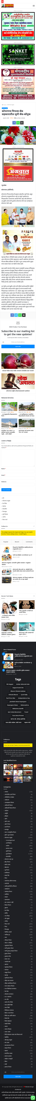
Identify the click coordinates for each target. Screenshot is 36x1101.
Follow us (7, 739)
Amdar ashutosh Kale (23, 684)
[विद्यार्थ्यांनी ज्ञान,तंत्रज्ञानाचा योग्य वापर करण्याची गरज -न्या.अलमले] (8, 772)
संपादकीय (4, 509)
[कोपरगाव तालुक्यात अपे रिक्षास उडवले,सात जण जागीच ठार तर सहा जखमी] (6, 580)
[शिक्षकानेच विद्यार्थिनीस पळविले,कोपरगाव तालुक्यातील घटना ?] (6, 549)
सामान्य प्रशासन (8, 1056)
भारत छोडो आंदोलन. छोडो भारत (13, 722)
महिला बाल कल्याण (9, 980)
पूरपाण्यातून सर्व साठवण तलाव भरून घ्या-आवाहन (26, 431)
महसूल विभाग (8, 972)
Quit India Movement (14, 712)
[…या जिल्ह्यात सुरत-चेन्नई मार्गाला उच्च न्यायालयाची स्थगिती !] (27, 766)
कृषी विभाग (8, 851)
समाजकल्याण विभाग (9, 1045)
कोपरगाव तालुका (10, 105)
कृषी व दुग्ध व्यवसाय (9, 835)
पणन (6, 937)
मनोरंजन (6, 970)
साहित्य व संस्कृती (8, 1059)
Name (3, 468)
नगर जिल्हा (7, 916)
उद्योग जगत (7, 821)
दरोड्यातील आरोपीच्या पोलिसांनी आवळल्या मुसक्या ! (8, 633)
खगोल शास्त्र (7, 864)
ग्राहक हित (7, 875)
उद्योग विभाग (7, 824)
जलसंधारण (7, 889)
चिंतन (6, 878)
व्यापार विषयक (8, 1029)
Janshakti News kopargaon (18, 701)
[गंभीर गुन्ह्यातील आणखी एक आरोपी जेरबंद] (27, 604)
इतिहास (6, 816)
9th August (9, 684)
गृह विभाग (7, 870)
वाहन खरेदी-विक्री (8, 1005)
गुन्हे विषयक (5, 514)
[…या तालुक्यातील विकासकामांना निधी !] (9, 406)
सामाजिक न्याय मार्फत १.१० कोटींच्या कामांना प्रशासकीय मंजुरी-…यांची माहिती (8, 432)
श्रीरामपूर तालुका (8, 1040)
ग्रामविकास (7, 872)
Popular (5, 542)
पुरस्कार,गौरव (8, 956)
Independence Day (24, 698)
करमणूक (7, 829)
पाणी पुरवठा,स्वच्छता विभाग (11, 951)
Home (4, 105)
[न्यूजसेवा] (7, 5)
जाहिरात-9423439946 (18, 11)
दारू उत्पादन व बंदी (9, 902)
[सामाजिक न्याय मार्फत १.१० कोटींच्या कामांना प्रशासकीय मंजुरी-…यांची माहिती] (9, 422)
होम (3, 498)
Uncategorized (10, 840)
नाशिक (6, 921)
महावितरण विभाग (9, 978)
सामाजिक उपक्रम (8, 1053)
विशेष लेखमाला (8, 1021)
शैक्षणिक (7, 1037)
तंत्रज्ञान (6, 897)
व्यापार (6, 1026)
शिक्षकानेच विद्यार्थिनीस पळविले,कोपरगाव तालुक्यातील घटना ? (23, 656)
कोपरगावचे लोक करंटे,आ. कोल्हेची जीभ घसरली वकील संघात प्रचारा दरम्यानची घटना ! (23, 571)
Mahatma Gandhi (18, 708)
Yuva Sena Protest (18, 715)
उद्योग (6, 818)
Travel (26, 712)
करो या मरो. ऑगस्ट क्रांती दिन (18, 719)
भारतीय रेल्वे (7, 961)
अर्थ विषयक (9, 843)
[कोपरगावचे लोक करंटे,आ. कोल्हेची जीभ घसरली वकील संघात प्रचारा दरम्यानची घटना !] (6, 572)
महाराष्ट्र (4, 506)
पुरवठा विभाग (8, 953)
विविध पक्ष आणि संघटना (10, 1015)
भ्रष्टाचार (6, 964)
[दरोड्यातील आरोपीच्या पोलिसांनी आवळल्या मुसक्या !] (9, 626)
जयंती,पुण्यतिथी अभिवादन (11, 886)
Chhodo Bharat (13, 694)
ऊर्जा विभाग (7, 827)
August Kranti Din (18, 687)
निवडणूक (4, 511)
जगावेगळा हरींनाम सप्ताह (10, 881)
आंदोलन (6, 810)
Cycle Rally (24, 694)
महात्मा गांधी (27, 722)
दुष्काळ (6, 907)
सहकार (6, 1050)
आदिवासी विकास (8, 805)
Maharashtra (25, 705)
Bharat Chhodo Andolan (18, 691)
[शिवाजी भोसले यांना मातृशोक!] (18, 766)
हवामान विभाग (8, 1067)
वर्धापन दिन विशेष (9, 1002)
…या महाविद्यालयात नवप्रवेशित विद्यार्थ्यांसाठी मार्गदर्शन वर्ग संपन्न (26, 415)
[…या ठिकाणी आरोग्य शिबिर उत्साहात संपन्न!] (9, 607)
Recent (17, 542)
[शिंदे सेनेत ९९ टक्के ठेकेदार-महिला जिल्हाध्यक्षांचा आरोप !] (18, 773)
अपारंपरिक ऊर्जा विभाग (10, 794)
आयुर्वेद (6, 813)
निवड (6, 926)
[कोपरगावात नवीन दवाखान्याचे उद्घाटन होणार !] (27, 626)
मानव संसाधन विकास (9, 986)
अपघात (6, 792)
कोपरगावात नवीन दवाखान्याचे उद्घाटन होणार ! (26, 633)
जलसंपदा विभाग (8, 891)
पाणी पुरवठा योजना (9, 948)
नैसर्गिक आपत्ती (8, 932)
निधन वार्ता (4, 519)
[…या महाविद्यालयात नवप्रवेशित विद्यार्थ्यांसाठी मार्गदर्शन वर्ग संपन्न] (27, 406)
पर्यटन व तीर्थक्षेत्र (8, 943)
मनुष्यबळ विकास (8, 967)
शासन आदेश (7, 1032)
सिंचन (6, 1061)
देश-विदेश (4, 503)
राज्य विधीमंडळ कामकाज (10, 988)
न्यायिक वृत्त (7, 934)
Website (3, 481)
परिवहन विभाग (8, 940)
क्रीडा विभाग (7, 862)
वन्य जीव (7, 999)
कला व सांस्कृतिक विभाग (10, 832)
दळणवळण (7, 899)
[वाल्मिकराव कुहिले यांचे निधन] (8, 778)
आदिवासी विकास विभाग (10, 808)
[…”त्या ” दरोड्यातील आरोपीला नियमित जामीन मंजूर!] (27, 778)
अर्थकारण (7, 800)
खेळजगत (7, 867)
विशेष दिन (7, 1018)
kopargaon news (12, 705)
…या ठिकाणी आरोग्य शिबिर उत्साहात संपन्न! (8, 616)
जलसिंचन (7, 894)
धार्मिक (6, 913)
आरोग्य (4, 517)
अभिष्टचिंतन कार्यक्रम (9, 797)
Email (3, 475)
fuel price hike (10, 698)
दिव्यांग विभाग (8, 905)
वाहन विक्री (7, 1007)
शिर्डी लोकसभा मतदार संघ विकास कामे (13, 1034)
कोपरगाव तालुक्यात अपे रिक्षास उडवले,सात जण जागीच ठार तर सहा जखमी (23, 578)
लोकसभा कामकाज (9, 994)
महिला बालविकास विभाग (10, 983)
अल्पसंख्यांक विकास (9, 802)
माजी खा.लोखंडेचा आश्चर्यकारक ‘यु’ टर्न (22, 555)
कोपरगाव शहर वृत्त (9, 859)
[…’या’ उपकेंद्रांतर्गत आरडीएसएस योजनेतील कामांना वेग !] (18, 779)
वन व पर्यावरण (8, 996)
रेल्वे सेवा (7, 991)
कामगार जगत (9, 848)
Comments (29, 542)
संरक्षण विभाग (8, 1048)
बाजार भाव (7, 959)
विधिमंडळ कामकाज (9, 1010)
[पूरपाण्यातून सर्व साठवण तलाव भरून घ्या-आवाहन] (27, 422)
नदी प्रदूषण (7, 918)
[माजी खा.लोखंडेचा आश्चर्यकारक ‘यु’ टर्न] (6, 557)
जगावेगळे (7, 883)
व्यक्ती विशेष (7, 1023)
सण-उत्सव (7, 1042)
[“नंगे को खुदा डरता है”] (8, 766)
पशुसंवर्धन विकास (9, 945)
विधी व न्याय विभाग (9, 1013)
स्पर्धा (6, 1064)
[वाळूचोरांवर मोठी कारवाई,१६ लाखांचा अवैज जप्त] (27, 772)
